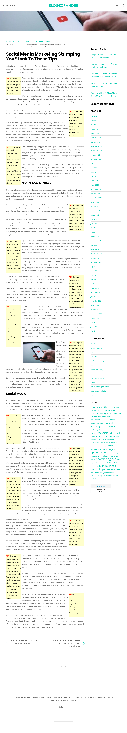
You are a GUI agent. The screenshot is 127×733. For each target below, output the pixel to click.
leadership (94, 374)
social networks (109, 473)
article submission (98, 416)
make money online (97, 378)
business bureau (105, 420)
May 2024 (94, 125)
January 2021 (95, 297)
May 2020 (94, 331)
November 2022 (96, 202)
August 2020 (95, 318)
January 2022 (95, 245)
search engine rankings (99, 456)
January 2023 (95, 194)
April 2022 (94, 232)
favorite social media (46, 45)
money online (98, 442)
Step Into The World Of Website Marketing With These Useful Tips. (105, 75)
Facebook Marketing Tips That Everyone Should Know (23, 641)
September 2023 (96, 159)
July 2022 (94, 219)
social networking (97, 472)
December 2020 (96, 301)
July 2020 (94, 322)
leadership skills (114, 433)
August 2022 (95, 215)
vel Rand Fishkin (12, 42)
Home (5, 5)
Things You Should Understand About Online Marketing (103, 56)
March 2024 (95, 133)
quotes (93, 382)
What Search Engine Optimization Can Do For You (105, 85)
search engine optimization (100, 387)
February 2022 (96, 241)
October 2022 (95, 206)
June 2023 (94, 172)
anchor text (95, 410)
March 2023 (95, 185)
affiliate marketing (97, 344)
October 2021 (95, 258)
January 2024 (95, 142)
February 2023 (96, 189)
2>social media (31, 45)
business (14, 5)
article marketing (96, 348)
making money (95, 436)
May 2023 (94, 176)
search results (104, 463)
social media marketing (38, 42)
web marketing (107, 476)
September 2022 (96, 211)
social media (96, 466)
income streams (105, 427)
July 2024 (94, 116)
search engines (106, 459)
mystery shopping (109, 443)
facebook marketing (97, 361)
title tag (99, 475)
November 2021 (96, 254)
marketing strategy (110, 439)
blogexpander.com (100, 486)
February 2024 (96, 138)
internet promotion (104, 430)
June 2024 (94, 121)
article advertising (107, 410)
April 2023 (94, 181)
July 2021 (94, 271)
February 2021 (96, 292)
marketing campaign (97, 439)
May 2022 (94, 228)
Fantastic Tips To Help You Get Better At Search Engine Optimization (67, 643)
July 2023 (94, 168)
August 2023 (95, 163)
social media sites (41, 47)
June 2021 (94, 275)
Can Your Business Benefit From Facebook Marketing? (104, 65)
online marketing (100, 446)
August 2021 (95, 267)
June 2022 (94, 224)
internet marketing (97, 370)
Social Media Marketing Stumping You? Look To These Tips (43, 56)
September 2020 (96, 314)
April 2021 (94, 284)
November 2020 (96, 305)
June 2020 (94, 327)
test (92, 395)
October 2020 (95, 310)
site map (113, 462)
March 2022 (95, 236)
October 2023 (95, 155)
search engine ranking (112, 453)
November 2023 (96, 151)
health (93, 365)
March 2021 (95, 288)
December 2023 (96, 146)
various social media (56, 47)
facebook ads (100, 423)
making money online (110, 436)
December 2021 (96, 249)
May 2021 (94, 279)
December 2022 (96, 198)
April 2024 (94, 129)
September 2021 (96, 262)
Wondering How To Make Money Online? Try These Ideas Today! (104, 94)
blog (92, 352)
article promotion (113, 413)
